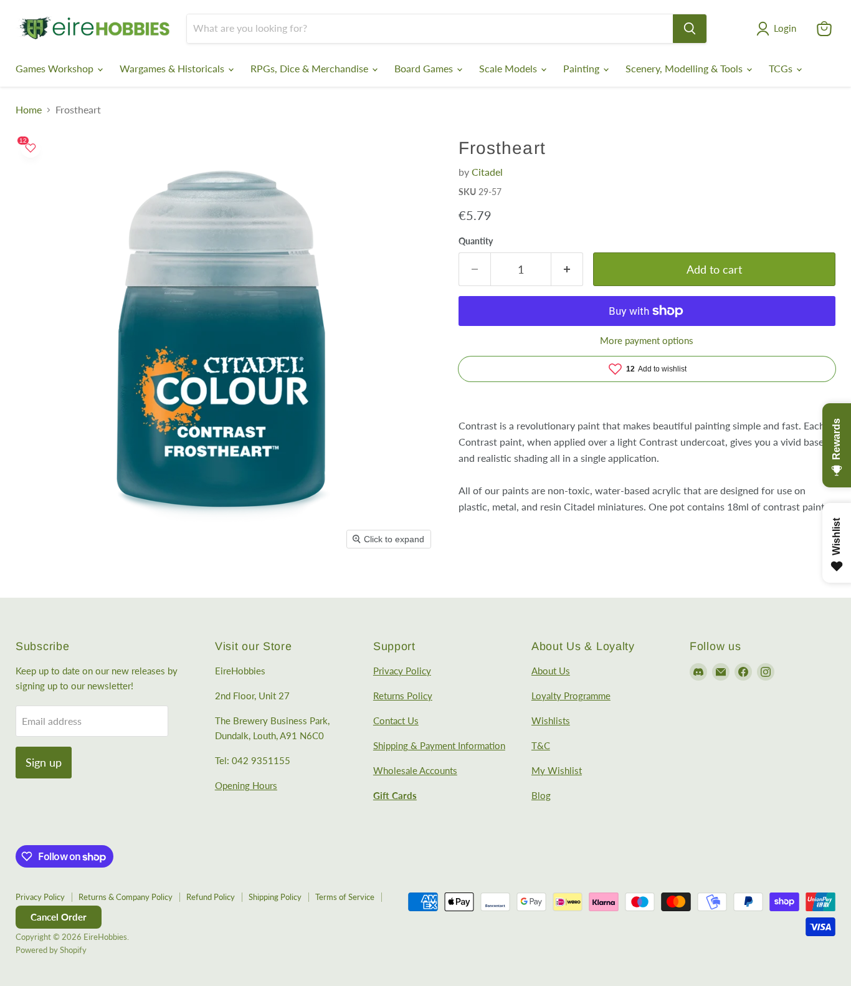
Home (29, 109)
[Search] (689, 28)
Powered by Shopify (51, 950)
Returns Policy (402, 695)
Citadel (487, 172)
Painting (582, 68)
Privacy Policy (402, 670)
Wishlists (550, 720)
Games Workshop (56, 68)
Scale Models (509, 68)
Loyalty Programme (571, 695)
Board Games (424, 68)
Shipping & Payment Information (439, 745)
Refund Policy (210, 897)
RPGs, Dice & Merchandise (310, 68)
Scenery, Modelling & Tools (685, 68)
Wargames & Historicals (173, 68)
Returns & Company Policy (125, 897)
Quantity (476, 241)
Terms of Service (344, 897)
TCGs (782, 68)
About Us (550, 670)
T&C (540, 745)
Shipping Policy (275, 897)
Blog (541, 795)
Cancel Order (59, 916)
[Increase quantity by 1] (567, 269)
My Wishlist (556, 770)
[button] (778, 28)
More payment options (646, 340)
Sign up (44, 762)
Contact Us (396, 720)
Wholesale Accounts (415, 770)
